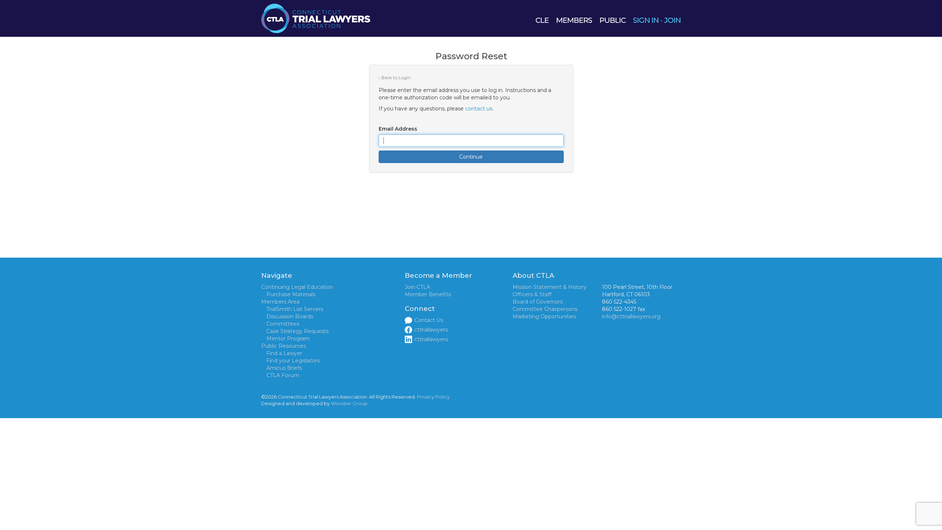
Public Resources (283, 346)
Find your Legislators (293, 360)
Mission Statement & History (550, 287)
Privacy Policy (433, 397)
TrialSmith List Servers (294, 309)
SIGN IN (646, 20)
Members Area (280, 301)
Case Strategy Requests (297, 331)
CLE (542, 20)
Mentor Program (288, 338)
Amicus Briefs (284, 368)
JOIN (672, 20)
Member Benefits (428, 294)
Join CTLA (417, 287)
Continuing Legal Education (297, 287)
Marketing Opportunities (544, 316)
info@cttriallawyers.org (631, 316)
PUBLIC (612, 20)
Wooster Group (349, 403)
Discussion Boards (289, 316)
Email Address (398, 129)
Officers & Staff (532, 294)
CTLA (282, 375)
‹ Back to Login (395, 77)
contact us (478, 108)
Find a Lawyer (284, 353)
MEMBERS (574, 20)
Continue (471, 156)
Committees (282, 324)
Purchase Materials (290, 294)
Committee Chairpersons (545, 309)
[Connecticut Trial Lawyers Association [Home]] (315, 18)
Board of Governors (538, 301)
